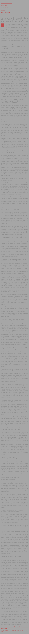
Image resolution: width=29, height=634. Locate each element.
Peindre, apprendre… (5, 12)
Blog (2, 15)
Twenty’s (3, 10)
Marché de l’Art (4, 7)
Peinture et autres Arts (6, 3)
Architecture (4, 5)
